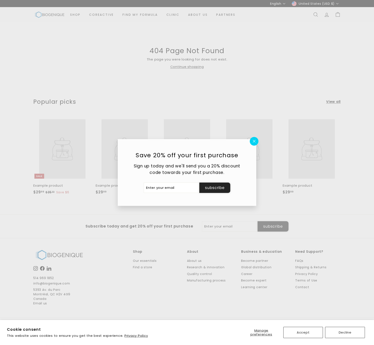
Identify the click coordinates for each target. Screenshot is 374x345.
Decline (345, 332)
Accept (303, 332)
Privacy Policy (136, 335)
